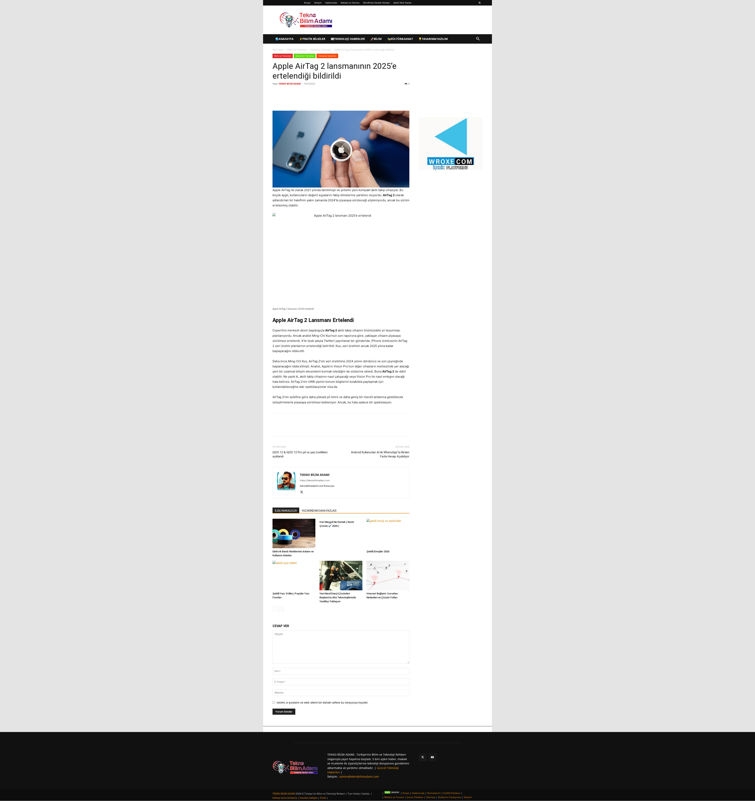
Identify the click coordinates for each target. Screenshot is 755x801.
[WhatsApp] (328, 99)
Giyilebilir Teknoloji (320, 49)
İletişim (317, 2)
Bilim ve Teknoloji (296, 49)
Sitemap (430, 797)
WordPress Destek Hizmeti (376, 2)
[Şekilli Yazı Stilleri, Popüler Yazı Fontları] (294, 575)
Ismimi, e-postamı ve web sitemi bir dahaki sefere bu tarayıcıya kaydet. (322, 702)
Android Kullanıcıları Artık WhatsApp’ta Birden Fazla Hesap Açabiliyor (380, 454)
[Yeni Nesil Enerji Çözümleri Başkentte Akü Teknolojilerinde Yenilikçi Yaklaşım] (340, 575)
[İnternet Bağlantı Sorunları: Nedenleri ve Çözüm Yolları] (387, 575)
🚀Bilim (376, 39)
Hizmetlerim (434, 793)
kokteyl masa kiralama (285, 797)
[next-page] (281, 609)
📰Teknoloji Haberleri (348, 39)
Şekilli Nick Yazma (402, 2)
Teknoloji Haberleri (327, 55)
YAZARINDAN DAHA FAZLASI (319, 510)
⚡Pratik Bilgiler (312, 39)
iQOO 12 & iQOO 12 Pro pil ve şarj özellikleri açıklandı (300, 454)
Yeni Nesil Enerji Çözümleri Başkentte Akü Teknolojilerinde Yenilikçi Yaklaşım (337, 597)
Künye (307, 2)
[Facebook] (301, 99)
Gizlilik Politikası (451, 793)
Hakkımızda (331, 2)
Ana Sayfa (278, 49)
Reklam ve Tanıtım (350, 2)
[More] (337, 99)
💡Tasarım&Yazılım (433, 39)
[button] (477, 39)
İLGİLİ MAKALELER (286, 510)
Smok (323, 797)
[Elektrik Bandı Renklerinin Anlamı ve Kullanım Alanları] (294, 533)
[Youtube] (432, 757)
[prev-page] (275, 609)
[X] (479, 3)
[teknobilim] (295, 767)
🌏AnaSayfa (284, 39)
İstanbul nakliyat (308, 797)
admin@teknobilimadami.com (359, 776)
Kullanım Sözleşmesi (450, 797)
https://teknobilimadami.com (315, 480)
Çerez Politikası (415, 797)
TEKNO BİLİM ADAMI (290, 83)
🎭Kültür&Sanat (400, 39)
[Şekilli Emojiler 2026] (387, 533)
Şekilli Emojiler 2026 (377, 551)
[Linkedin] (319, 99)
